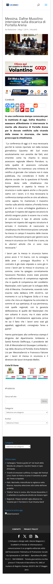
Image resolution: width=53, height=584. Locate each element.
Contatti (16, 529)
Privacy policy (31, 529)
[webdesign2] (26, 85)
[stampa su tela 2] (26, 377)
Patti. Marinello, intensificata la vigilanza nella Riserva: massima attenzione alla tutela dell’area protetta (27, 485)
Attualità (33, 29)
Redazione (12, 29)
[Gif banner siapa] (26, 93)
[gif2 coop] (26, 71)
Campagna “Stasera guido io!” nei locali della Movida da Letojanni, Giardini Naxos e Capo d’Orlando (25, 466)
